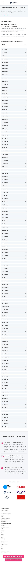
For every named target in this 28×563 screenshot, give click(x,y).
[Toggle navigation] (2, 2)
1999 (3, 44)
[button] (14, 49)
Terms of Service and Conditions (6, 552)
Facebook (2, 534)
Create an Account (4, 510)
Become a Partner (4, 544)
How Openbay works (6, 15)
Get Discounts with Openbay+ (6, 513)
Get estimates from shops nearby (13, 556)
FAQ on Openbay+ (4, 521)
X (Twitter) (3, 538)
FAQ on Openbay (4, 519)
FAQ (2, 528)
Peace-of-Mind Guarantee (5, 518)
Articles (2, 515)
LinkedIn (2, 535)
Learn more (3, 525)
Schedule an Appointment (13, 559)
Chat (2, 548)
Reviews (2, 516)
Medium (2, 537)
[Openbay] (14, 3)
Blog (2, 532)
